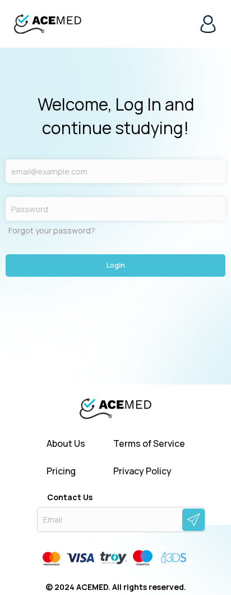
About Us (66, 443)
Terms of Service (149, 443)
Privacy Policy (142, 471)
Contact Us (70, 497)
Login (116, 265)
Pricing (61, 471)
